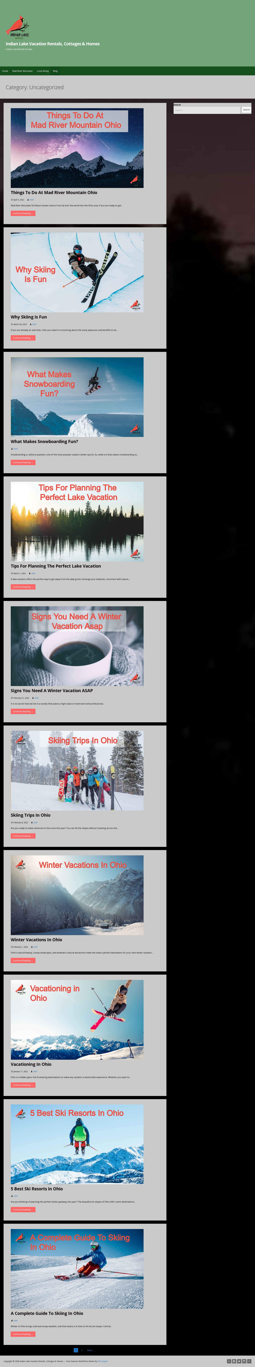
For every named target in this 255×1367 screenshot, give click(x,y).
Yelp (229, 1361)
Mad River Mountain (22, 71)
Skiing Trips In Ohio (30, 815)
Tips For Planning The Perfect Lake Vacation (56, 566)
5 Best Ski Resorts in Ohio (37, 1189)
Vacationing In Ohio (31, 1064)
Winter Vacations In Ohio (36, 939)
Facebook (234, 1361)
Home (5, 71)
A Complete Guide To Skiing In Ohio (47, 1313)
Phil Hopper (103, 1361)
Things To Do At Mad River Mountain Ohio (54, 192)
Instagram (244, 1361)
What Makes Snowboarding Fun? (44, 441)
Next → (91, 1350)
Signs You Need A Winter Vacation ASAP (52, 690)
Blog (55, 71)
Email (249, 1361)
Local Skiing (43, 71)
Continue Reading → (23, 213)
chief (31, 199)
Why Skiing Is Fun (29, 317)
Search (177, 104)
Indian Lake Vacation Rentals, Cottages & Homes (53, 44)
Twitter (239, 1361)
